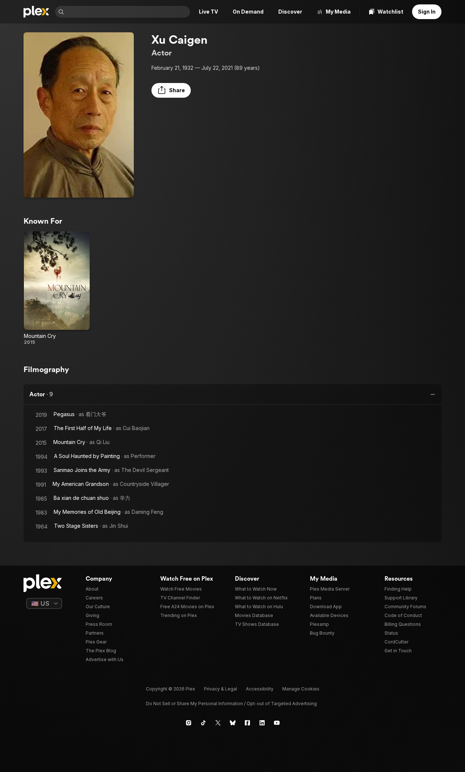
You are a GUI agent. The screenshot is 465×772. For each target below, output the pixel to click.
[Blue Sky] (232, 722)
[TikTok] (203, 722)
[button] (171, 90)
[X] (218, 722)
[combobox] (127, 12)
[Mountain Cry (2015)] (57, 288)
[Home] (36, 11)
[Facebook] (247, 722)
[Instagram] (188, 722)
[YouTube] (276, 722)
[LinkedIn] (262, 722)
